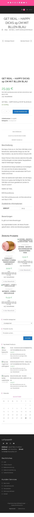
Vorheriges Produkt (9, 41)
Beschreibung (17, 131)
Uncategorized (12, 120)
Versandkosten (8, 96)
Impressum (12, 508)
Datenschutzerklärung (10, 470)
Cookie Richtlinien (8, 472)
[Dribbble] (15, 2)
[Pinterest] (13, 2)
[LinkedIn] (19, 2)
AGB (5, 462)
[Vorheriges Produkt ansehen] (3, 41)
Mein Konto (7, 483)
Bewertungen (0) (17, 140)
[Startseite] (2, 29)
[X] (8, 2)
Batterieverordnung (9, 467)
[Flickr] (22, 2)
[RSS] (26, 2)
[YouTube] (24, 2)
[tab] (17, 132)
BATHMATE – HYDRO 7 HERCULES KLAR (9, 292)
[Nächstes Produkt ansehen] (31, 41)
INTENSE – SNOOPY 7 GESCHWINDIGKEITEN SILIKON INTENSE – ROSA (25, 249)
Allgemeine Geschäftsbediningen (16, 503)
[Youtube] (14, 443)
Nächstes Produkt (24, 41)
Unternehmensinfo (9, 486)
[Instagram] (17, 2)
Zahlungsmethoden (9, 491)
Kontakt (6, 494)
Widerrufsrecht (8, 464)
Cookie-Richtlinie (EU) (17, 505)
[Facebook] (10, 2)
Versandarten (7, 488)
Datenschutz (21, 508)
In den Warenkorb (21, 111)
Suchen (27, 338)
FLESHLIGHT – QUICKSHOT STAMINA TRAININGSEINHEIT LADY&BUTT (9, 261)
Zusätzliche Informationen (17, 136)
